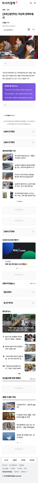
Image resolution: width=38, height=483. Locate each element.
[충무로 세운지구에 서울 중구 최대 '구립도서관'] (30, 351)
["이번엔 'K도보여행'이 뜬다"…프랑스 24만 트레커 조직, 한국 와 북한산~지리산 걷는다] (30, 371)
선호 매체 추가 (9, 30)
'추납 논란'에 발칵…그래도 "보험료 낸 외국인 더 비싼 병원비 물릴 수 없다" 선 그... (19, 94)
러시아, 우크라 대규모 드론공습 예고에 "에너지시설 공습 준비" (24, 176)
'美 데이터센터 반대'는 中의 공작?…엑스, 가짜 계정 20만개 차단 (25, 194)
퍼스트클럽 (5, 468)
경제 (3, 10)
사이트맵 (31, 460)
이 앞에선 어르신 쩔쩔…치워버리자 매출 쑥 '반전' (26, 416)
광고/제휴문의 (13, 465)
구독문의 (12, 468)
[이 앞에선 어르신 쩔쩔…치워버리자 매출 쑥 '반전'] (9, 419)
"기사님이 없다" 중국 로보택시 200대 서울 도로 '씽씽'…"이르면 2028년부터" (19, 90)
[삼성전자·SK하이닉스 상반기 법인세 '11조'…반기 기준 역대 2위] (7, 188)
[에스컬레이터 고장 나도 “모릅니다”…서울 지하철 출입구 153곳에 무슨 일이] (9, 430)
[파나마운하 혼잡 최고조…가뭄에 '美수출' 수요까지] (7, 160)
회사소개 (4, 465)
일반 (8, 10)
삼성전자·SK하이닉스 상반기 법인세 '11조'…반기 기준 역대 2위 (25, 185)
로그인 (6, 460)
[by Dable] (32, 379)
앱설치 (15, 460)
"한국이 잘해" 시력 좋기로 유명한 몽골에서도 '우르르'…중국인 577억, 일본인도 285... (19, 98)
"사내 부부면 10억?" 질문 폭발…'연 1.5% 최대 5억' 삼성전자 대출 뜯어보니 (14, 358)
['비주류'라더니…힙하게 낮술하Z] (9, 409)
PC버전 (23, 460)
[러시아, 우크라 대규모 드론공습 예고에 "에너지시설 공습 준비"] (7, 179)
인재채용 (21, 465)
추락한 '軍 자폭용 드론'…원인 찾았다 (26, 436)
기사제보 (19, 468)
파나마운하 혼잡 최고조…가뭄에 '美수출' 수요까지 (24, 157)
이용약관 (16, 472)
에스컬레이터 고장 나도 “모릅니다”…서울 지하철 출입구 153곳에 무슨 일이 (26, 426)
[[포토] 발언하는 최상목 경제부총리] (19, 47)
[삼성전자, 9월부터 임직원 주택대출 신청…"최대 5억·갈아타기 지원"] (7, 169)
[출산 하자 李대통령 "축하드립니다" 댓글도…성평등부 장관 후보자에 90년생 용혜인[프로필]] (30, 341)
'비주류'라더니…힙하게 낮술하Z (26, 406)
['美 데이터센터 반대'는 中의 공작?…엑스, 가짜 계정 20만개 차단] (7, 198)
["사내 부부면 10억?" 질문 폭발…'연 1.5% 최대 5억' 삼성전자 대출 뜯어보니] (30, 361)
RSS (25, 468)
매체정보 (23, 472)
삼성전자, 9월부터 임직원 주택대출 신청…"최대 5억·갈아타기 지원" (25, 166)
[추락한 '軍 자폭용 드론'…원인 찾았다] (9, 440)
